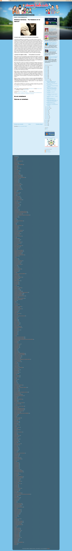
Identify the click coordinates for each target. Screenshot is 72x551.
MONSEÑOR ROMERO (18, 394)
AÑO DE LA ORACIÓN (17, 176)
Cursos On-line (16, 240)
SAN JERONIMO (16, 474)
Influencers (16, 325)
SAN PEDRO (16, 487)
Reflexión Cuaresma (17, 443)
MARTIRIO (16, 373)
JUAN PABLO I (16, 346)
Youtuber (15, 544)
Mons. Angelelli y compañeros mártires (20, 387)
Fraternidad (16, 311)
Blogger (48, 548)
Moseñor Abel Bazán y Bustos (18, 395)
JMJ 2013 (15, 331)
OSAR (15, 416)
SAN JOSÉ (16, 475)
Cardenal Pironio (16, 204)
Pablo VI (15, 420)
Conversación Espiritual (18, 231)
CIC (14, 223)
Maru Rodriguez (48, 151)
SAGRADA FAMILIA (17, 457)
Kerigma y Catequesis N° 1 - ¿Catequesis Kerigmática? (53, 36)
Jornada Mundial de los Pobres (19, 338)
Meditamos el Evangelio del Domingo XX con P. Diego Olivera (53, 57)
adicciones (15, 162)
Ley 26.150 (16, 365)
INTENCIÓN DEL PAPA (17, 327)
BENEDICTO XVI (16, 192)
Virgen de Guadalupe (17, 530)
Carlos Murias (16, 209)
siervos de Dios (16, 498)
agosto (48, 109)
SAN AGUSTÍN (16, 464)
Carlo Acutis (16, 206)
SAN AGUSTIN (16, 463)
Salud (15, 461)
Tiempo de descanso (17, 511)
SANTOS (15, 496)
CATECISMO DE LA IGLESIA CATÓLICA (20, 212)
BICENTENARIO (16, 196)
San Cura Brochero (17, 469)
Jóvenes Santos (16, 345)
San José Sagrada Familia (18, 477)
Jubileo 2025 (16, 352)
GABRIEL (15, 312)
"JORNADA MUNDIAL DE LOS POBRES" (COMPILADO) (51, 82)
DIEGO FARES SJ (17, 246)
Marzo (15, 374)
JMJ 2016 (15, 332)
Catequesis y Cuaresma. (18, 213)
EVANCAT (19, 92)
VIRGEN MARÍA (16, 536)
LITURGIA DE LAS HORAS (18, 367)
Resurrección (16, 448)
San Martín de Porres (17, 483)
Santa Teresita (16, 490)
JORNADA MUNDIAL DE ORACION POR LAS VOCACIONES (23, 339)
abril (47, 114)
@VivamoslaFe (26, 89)
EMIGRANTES (16, 270)
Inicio (29, 124)
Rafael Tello (16, 440)
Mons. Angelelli (16, 386)
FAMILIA (15, 300)
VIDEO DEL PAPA (17, 528)
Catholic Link (16, 217)
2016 (47, 120)
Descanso (15, 244)
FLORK (15, 305)
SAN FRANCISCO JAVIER (18, 470)
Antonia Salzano (16, 171)
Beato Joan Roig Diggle (18, 189)
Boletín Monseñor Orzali (18, 199)
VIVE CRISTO (16, 538)
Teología (15, 508)
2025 (47, 67)
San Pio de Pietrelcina (17, 488)
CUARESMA (16, 238)
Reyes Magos (16, 449)
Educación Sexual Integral (18, 260)
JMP (15, 335)
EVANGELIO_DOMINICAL (18, 293)
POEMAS (15, 434)
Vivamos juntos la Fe (17, 537)
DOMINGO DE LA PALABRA (18, 251)
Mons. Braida (16, 388)
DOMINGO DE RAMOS (17, 253)
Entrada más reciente (18, 124)
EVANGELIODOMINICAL (25, 92)
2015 (47, 121)
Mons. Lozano (16, 389)
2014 (47, 122)
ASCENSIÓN (16, 182)
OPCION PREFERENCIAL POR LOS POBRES (21, 413)
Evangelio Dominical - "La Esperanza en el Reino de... (51, 98)
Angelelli (15, 169)
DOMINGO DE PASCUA (18, 252)
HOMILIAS (15, 319)
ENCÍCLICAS (16, 271)
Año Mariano (16, 179)
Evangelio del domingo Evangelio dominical (21, 292)
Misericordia (16, 379)
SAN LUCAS (16, 482)
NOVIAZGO (16, 407)
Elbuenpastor (16, 267)
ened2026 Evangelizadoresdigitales (19, 273)
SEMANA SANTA (16, 497)
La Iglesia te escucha (17, 361)
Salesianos (16, 460)
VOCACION (32, 93)
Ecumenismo (16, 259)
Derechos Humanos (17, 243)
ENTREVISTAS (16, 278)
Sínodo (15, 502)
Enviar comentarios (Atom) (23, 126)
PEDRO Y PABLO (17, 427)
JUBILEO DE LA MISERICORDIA (19, 353)
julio (47, 110)
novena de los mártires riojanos (19, 406)
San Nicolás (16, 484)
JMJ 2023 (15, 334)
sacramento (16, 456)
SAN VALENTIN (16, 489)
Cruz (15, 237)
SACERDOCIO (23, 93)
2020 (47, 74)
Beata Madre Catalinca (17, 184)
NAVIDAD (15, 400)
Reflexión (15, 442)
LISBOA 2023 (16, 366)
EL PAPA (15, 265)
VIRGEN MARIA (16, 535)
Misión (15, 381)
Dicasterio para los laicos (18, 245)
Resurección (16, 447)
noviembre (48, 80)
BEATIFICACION (16, 185)
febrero (48, 117)
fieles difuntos (16, 304)
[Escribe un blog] (30, 91)
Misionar (15, 382)
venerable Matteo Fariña (18, 524)
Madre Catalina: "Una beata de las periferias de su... (51, 84)
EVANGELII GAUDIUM (17, 287)
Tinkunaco (15, 515)
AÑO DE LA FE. (31, 88)
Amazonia (15, 165)
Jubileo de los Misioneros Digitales (19, 354)
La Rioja (15, 362)
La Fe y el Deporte (17, 360)
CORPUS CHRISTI (17, 233)
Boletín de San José (17, 198)
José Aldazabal (16, 340)
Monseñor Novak (16, 393)
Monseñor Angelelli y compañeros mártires (20, 392)
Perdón (15, 430)
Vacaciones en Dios (17, 518)
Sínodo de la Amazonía (17, 503)
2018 (47, 76)
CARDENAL (16, 203)
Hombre (15, 318)
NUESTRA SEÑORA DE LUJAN (19, 408)
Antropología (16, 172)
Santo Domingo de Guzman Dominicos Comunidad (22, 494)
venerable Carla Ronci (17, 523)
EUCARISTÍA (16, 284)
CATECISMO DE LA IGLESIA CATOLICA (20, 211)
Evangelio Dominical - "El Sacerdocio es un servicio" (50, 103)
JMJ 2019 (15, 333)
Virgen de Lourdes (17, 531)
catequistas (16, 216)
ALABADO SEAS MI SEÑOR (18, 164)
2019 (47, 75)
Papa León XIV (16, 422)
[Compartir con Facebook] (32, 91)
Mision (15, 380)
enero (48, 118)
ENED (15, 272)
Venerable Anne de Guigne (18, 521)
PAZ (14, 426)
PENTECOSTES (16, 429)
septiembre (48, 108)
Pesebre (15, 433)
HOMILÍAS (15, 320)
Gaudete (15, 314)
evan (15, 285)
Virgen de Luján (16, 532)
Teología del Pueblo (17, 509)
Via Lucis (15, 525)
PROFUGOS (16, 436)
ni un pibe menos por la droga (19, 402)
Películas (15, 428)
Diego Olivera (48, 150)
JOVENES (15, 341)
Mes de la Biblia (16, 375)
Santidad (15, 491)
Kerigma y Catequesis (17, 355)
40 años (15, 158)
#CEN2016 (16, 157)
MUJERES (15, 396)
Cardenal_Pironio (17, 205)
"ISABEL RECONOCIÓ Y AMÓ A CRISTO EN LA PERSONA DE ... (51, 88)
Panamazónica (16, 421)
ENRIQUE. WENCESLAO (18, 277)
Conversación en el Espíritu (18, 230)
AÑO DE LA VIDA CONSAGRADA (19, 177)
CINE (15, 224)
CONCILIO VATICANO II (18, 225)
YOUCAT (15, 543)
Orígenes (15, 415)
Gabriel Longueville (17, 313)
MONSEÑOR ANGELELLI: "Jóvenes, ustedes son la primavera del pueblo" (53, 43)
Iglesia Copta (16, 321)
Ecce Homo (16, 258)
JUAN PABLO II (16, 347)
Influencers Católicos (17, 326)
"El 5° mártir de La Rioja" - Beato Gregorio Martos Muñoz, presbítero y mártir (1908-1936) (53, 29)
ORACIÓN (15, 414)
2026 (47, 66)
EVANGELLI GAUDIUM (17, 299)
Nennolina (15, 401)
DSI (14, 257)
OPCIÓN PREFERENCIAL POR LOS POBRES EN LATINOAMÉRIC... (52, 100)
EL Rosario (16, 266)
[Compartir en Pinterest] (33, 91)
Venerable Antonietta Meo (18, 522)
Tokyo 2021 (16, 516)
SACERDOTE (28, 93)
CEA (15, 218)
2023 (47, 70)
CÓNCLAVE (16, 226)
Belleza (15, 191)
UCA (15, 517)
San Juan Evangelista (17, 481)
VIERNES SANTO (17, 529)
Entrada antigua (39, 124)
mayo (48, 113)
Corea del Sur (16, 232)
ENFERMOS (16, 274)
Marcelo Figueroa (17, 369)
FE (14, 301)
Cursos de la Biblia (17, 239)
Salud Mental (16, 462)
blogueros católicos (17, 197)
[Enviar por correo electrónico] (29, 91)
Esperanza (16, 279)
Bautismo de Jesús (17, 183)
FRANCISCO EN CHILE (18, 308)
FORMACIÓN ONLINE (17, 306)
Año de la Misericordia (17, 175)
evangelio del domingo (17, 291)
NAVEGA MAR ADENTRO (18, 399)
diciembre (48, 79)
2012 (47, 125)
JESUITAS (15, 328)
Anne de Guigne (16, 170)
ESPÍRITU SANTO (17, 280)
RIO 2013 (15, 450)
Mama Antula (16, 368)
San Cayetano (16, 468)
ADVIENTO (16, 163)
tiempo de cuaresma (17, 510)
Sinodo (15, 501)
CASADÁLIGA (16, 210)
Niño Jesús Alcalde (17, 403)
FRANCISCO (16, 307)
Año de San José (16, 178)
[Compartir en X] (31, 91)
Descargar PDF (16, 86)
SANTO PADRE (16, 495)
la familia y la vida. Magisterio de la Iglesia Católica (22, 359)
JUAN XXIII (16, 348)
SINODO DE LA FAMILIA (18, 504)
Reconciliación (16, 441)
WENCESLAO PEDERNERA (18, 542)
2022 (47, 71)
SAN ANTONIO (16, 467)
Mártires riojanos (16, 372)
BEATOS (15, 190)
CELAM (15, 219)
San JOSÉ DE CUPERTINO (18, 476)
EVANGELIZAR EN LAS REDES (19, 298)
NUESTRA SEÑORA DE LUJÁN (19, 409)
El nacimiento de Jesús (17, 264)
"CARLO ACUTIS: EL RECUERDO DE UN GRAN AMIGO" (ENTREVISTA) (53, 50)
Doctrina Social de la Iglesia (18, 250)
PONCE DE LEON (17, 435)
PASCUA (15, 423)
